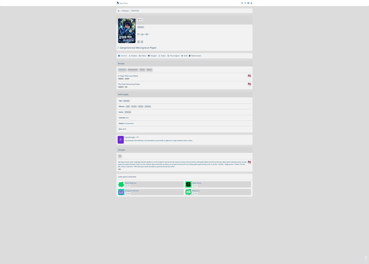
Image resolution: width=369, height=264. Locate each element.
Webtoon (128, 112)
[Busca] (242, 3)
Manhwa (140, 27)
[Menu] (245, 3)
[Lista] (142, 41)
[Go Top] (366, 257)
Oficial (142, 70)
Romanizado (132, 70)
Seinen (134, 106)
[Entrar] (251, 3)
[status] (138, 41)
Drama (140, 106)
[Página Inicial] (119, 11)
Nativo (149, 70)
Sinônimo (122, 70)
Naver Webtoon (130, 183)
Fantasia (147, 106)
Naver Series (196, 183)
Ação (127, 106)
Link (128, 186)
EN (120, 156)
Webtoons (196, 191)
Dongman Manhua (132, 191)
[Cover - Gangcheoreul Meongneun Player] (126, 30)
